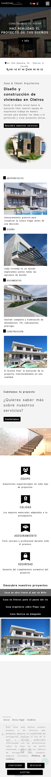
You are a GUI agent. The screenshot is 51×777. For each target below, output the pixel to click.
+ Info (25, 40)
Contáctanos (12, 419)
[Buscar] (31, 3)
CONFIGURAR (15, 765)
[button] (47, 4)
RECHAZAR (35, 765)
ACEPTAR (25, 772)
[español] (34, 3)
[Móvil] (37, 3)
